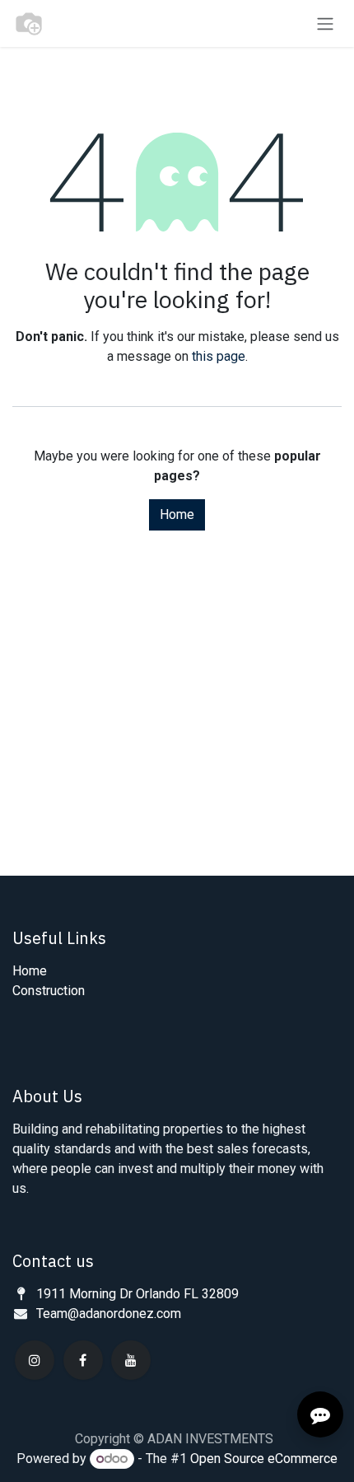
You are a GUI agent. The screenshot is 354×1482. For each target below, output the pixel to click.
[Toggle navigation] (325, 23)
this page (218, 356)
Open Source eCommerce (264, 1458)
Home (177, 514)
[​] (34, 1360)
